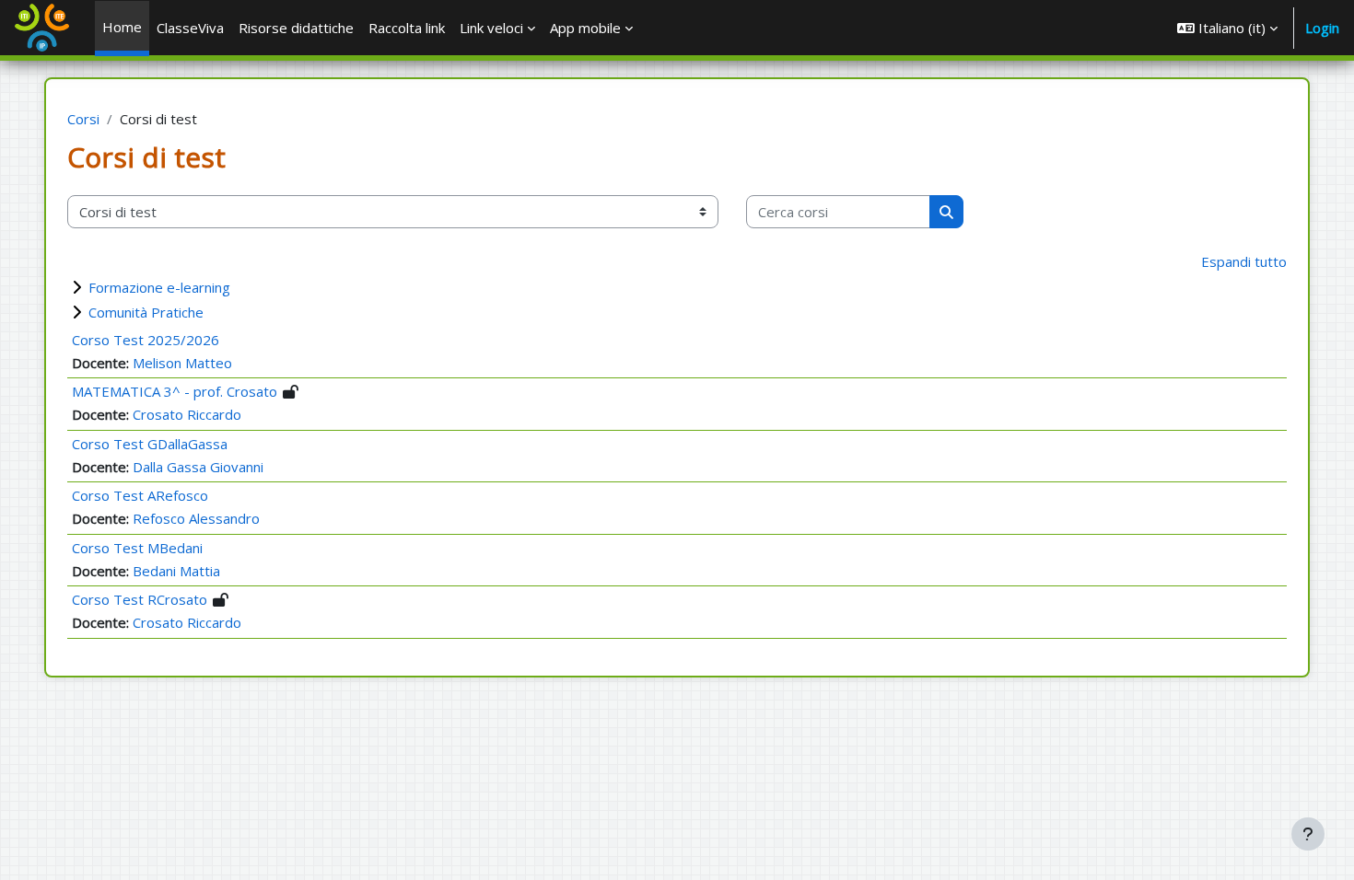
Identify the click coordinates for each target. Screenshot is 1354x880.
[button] (1227, 27)
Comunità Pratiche (146, 312)
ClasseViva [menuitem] (190, 27)
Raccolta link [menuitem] (406, 27)
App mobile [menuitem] (585, 27)
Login (1322, 27)
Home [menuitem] (122, 26)
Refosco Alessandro (196, 518)
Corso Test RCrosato (139, 599)
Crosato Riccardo (187, 414)
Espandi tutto (1244, 261)
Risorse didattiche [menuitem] (296, 27)
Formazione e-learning (159, 287)
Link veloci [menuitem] (491, 27)
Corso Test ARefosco (140, 495)
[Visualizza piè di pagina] (1308, 834)
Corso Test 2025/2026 (145, 339)
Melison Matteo (182, 362)
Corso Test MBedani (137, 547)
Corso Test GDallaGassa (150, 443)
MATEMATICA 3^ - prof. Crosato (174, 391)
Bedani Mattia (176, 571)
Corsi (83, 119)
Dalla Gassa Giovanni (198, 466)
